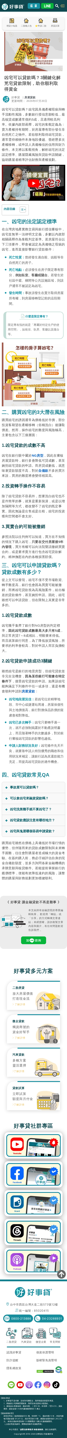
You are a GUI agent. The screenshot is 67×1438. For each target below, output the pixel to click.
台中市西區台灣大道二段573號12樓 (34, 1304)
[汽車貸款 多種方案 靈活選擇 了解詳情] (33, 1076)
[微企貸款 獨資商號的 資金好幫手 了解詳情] (33, 1042)
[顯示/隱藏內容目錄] (21, 209)
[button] (62, 6)
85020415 (41, 1310)
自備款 (43, 470)
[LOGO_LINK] (15, 7)
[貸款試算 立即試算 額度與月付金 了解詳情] (33, 1109)
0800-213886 (21, 1318)
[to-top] (61, 1275)
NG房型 (38, 455)
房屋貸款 (30, 97)
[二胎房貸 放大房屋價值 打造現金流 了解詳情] (33, 1009)
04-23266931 (52, 1318)
